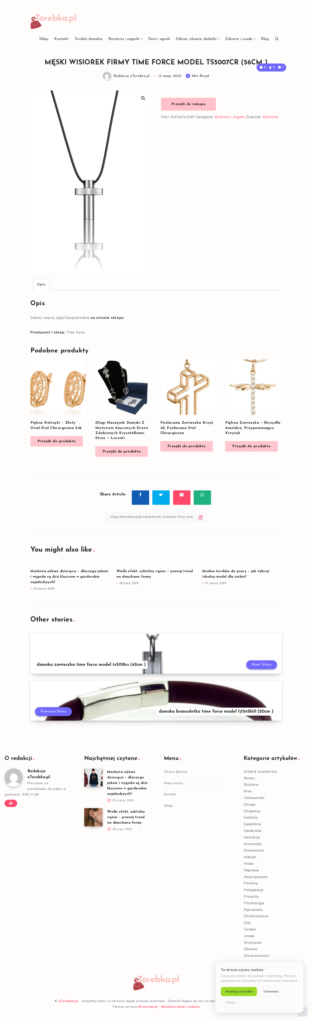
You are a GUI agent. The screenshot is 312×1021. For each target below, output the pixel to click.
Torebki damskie (89, 39)
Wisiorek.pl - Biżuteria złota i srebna (168, 1007)
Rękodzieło (253, 909)
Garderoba (253, 830)
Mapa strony (173, 783)
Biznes (249, 778)
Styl (247, 922)
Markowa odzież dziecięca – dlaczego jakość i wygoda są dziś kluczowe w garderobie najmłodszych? (69, 577)
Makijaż (250, 857)
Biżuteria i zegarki (124, 39)
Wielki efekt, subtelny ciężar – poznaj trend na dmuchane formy (126, 817)
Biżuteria (270, 116)
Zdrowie (251, 949)
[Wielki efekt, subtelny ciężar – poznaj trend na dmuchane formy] (93, 817)
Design (250, 804)
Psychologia (254, 903)
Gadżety (251, 817)
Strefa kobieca (256, 916)
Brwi (247, 791)
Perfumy (251, 883)
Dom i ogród (159, 39)
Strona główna (175, 772)
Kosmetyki (253, 843)
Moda (248, 863)
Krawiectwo (254, 850)
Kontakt (61, 39)
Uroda (249, 936)
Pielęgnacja (253, 889)
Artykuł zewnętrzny (260, 771)
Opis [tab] (41, 284)
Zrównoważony (256, 955)
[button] (143, 98)
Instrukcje (252, 837)
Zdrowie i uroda (238, 39)
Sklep (43, 39)
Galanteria (252, 824)
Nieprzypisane (256, 876)
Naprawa (251, 870)
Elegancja (252, 811)
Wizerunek (253, 942)
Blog (265, 39)
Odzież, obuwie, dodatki (196, 39)
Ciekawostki (254, 797)
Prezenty (251, 896)
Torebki (250, 929)
